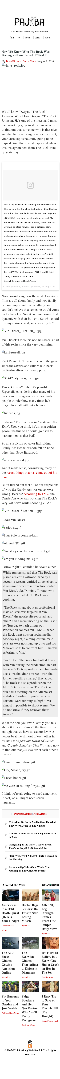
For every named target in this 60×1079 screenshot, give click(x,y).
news (27, 37)
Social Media (29, 61)
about (47, 37)
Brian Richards (13, 61)
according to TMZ (36, 494)
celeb (37, 37)
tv (19, 37)
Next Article (40, 813)
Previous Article (23, 813)
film (12, 37)
